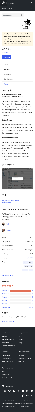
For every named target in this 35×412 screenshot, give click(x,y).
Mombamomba (7, 333)
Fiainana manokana (8, 346)
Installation (7, 74)
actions (26, 262)
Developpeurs (6, 358)
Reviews (7, 69)
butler (30, 270)
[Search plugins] (22, 15)
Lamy (20, 343)
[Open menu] (32, 3)
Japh (6, 52)
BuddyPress (7, 378)
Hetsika (21, 355)
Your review (6, 307)
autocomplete (28, 266)
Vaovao (4, 336)
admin (30, 262)
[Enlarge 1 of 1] (31, 170)
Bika (19, 336)
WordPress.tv (7, 362)
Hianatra (5, 352)
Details (6, 64)
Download (6, 57)
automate (25, 270)
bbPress (5, 374)
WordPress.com (8, 368)
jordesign (9, 230)
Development (8, 79)
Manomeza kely (24, 358)
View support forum (8, 321)
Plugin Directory (7, 8)
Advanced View (7, 275)
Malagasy (9, 386)
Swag (21, 362)
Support (6, 84)
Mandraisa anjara (24, 352)
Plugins (20, 339)
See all (31, 307)
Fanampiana (6, 355)
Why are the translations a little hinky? (10, 201)
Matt (4, 371)
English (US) (29, 258)
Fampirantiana (23, 333)
